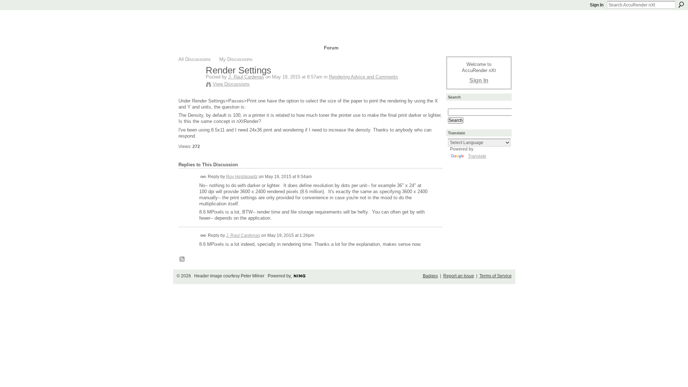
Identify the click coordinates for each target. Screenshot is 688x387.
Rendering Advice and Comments (363, 77)
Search (681, 4)
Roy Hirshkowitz (242, 176)
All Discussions (194, 59)
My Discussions (236, 59)
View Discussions (231, 84)
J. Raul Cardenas (246, 77)
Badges (430, 275)
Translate (477, 156)
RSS (182, 259)
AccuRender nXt (221, 20)
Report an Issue (458, 275)
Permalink (203, 176)
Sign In (596, 5)
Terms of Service (495, 275)
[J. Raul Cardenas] (189, 85)
